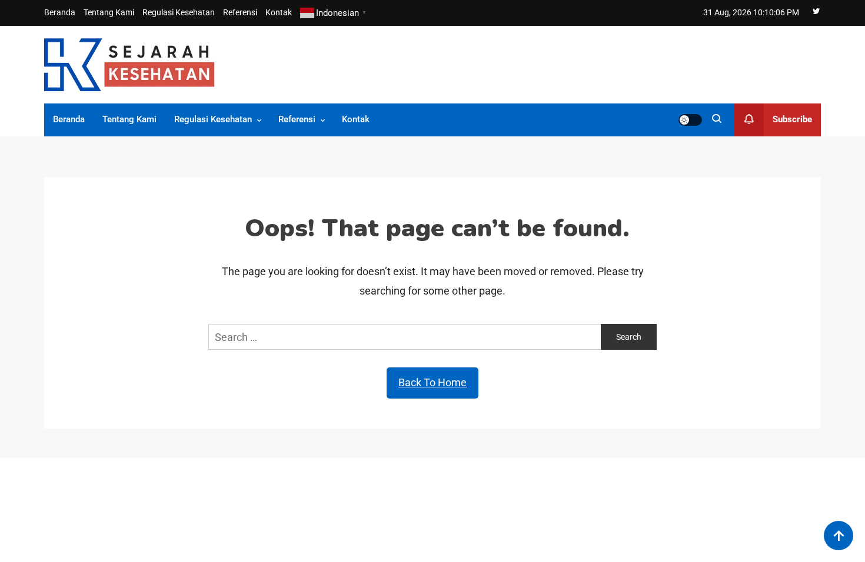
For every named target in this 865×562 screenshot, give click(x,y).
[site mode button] (690, 120)
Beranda (59, 12)
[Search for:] (404, 336)
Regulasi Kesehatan (178, 12)
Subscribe (792, 119)
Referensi (240, 12)
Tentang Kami (109, 12)
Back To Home (432, 382)
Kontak (278, 12)
